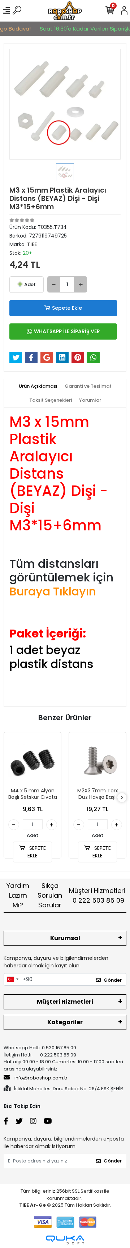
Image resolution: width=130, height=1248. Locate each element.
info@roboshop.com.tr (41, 1077)
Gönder (113, 980)
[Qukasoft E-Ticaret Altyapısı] (65, 1239)
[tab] (38, 386)
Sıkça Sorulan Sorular (50, 895)
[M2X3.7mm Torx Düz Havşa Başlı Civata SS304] (97, 761)
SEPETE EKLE (36, 851)
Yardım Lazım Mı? (17, 895)
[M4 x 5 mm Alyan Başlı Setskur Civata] (32, 761)
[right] (122, 798)
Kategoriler (65, 1022)
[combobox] (12, 979)
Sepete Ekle (67, 308)
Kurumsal (65, 938)
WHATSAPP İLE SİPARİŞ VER (67, 331)
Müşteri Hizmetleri (97, 895)
